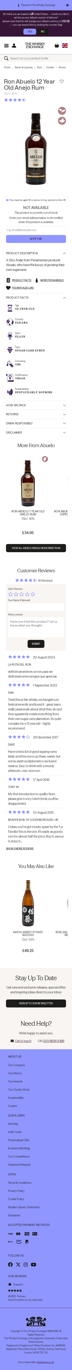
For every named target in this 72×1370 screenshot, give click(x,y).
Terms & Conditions (19, 1183)
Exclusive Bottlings (19, 1148)
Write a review (15, 614)
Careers (12, 1106)
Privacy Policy (16, 1191)
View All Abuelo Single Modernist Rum (36, 548)
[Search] (7, 58)
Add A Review (15, 588)
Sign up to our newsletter (36, 1003)
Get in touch (23, 1041)
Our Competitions (19, 1156)
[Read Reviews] (25, 100)
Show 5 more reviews (19, 848)
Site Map (13, 1124)
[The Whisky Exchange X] (18, 1264)
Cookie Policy (16, 1199)
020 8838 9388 (53, 1041)
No (42, 31)
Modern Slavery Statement (24, 1207)
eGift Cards (14, 1132)
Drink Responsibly (19, 423)
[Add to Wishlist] (62, 82)
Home (7, 67)
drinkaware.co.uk (45, 1362)
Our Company (16, 1065)
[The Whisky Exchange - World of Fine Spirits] (35, 45)
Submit (36, 643)
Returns (12, 414)
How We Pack (16, 405)
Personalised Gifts (18, 1140)
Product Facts (17, 297)
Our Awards (15, 1081)
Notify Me (36, 238)
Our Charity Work (18, 1089)
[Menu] (6, 45)
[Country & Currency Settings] (65, 45)
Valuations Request (19, 1164)
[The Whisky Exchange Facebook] (10, 1264)
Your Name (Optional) (19, 600)
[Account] (14, 45)
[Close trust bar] (67, 5)
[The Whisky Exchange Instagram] (26, 1264)
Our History (15, 1073)
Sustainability (16, 1098)
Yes (30, 31)
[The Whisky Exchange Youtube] (33, 1264)
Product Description (22, 253)
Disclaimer (14, 432)
